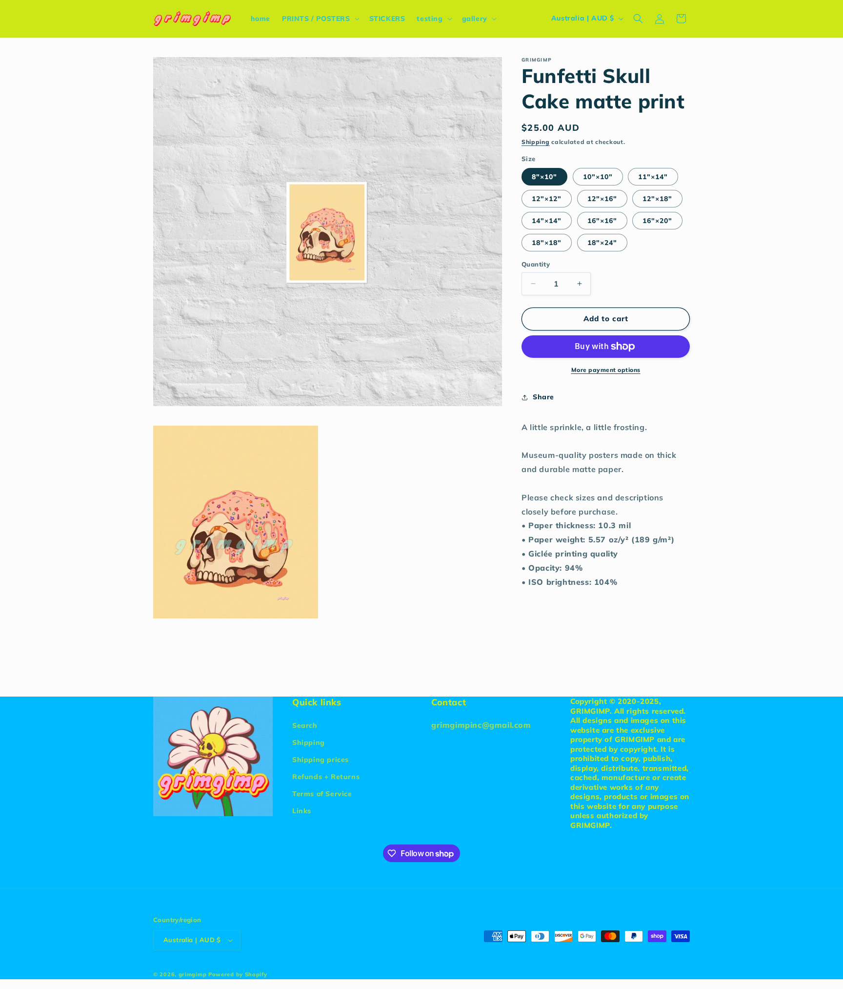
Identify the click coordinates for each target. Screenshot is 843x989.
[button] (319, 18)
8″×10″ (544, 176)
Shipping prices (320, 759)
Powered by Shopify (237, 974)
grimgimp (193, 974)
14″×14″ (547, 220)
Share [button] (543, 396)
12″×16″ (602, 198)
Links (301, 810)
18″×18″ (547, 242)
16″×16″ (602, 220)
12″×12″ (547, 198)
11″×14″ (653, 176)
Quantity (536, 264)
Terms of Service (322, 793)
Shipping (536, 141)
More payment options (606, 369)
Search (305, 725)
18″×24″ (602, 242)
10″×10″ (598, 176)
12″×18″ (657, 198)
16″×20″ (657, 220)
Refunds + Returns (326, 776)
